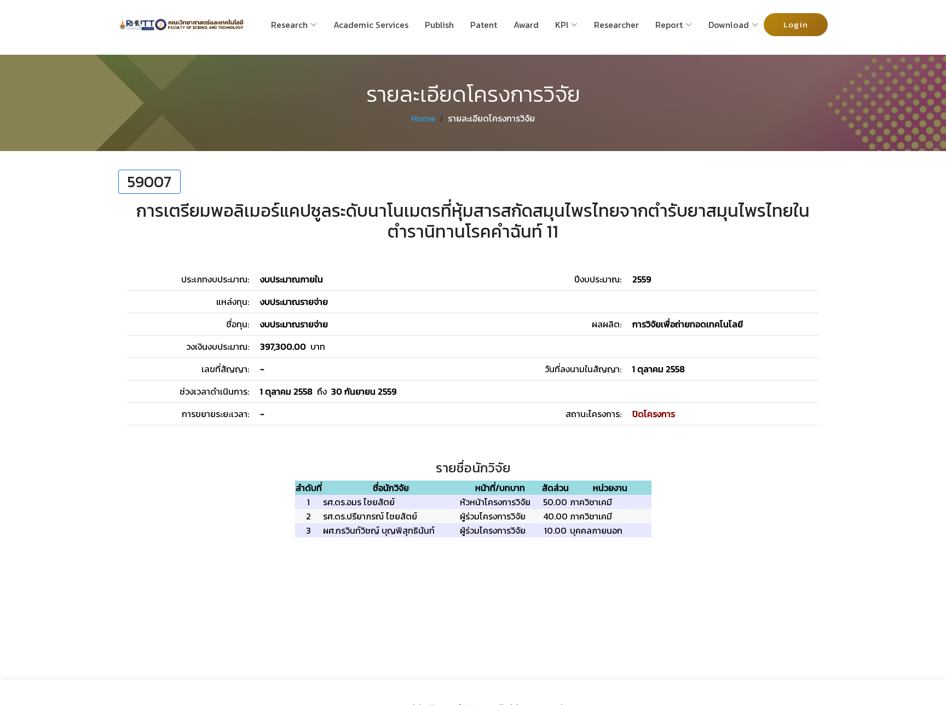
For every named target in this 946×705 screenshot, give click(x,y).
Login (795, 24)
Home (423, 118)
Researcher (616, 24)
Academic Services (370, 24)
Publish (439, 24)
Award (526, 24)
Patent (483, 24)
